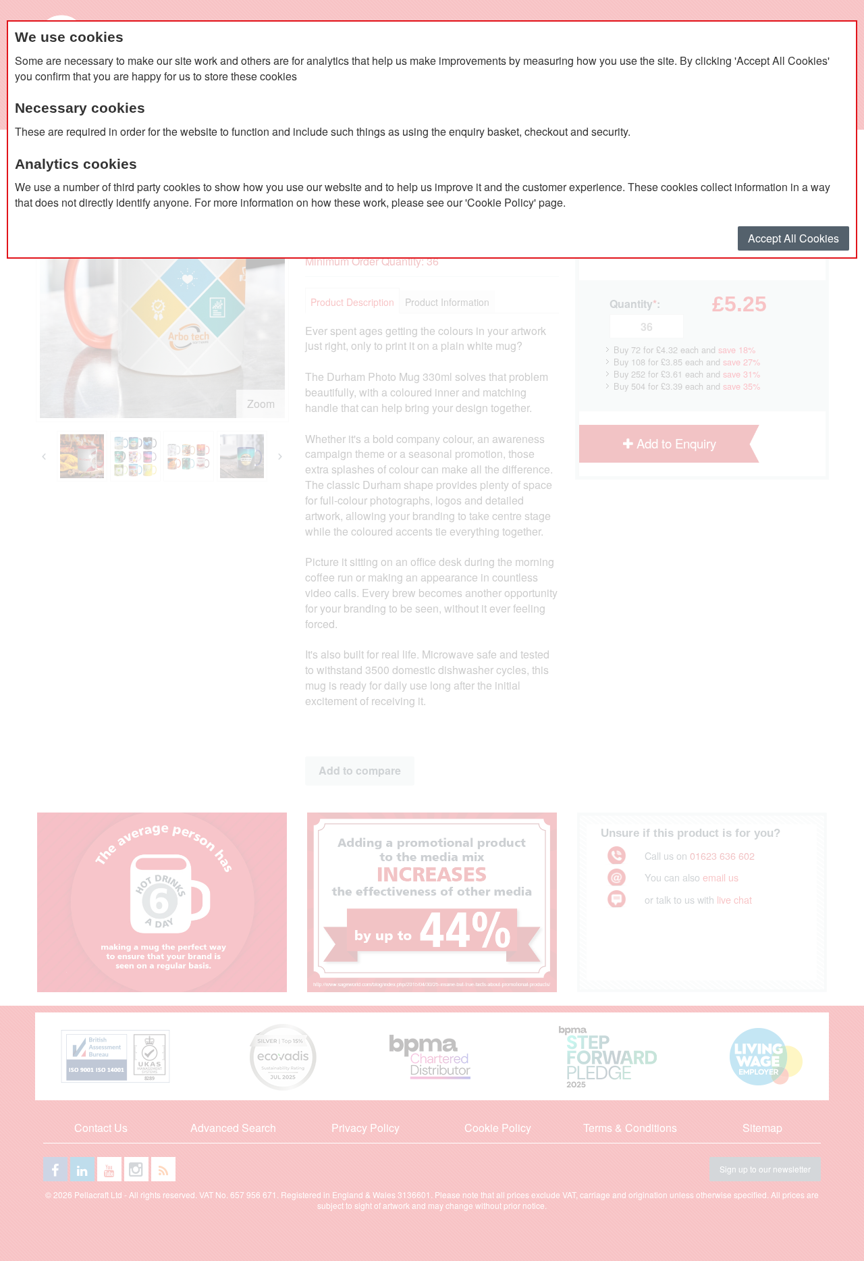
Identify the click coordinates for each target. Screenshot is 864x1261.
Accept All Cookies (793, 238)
